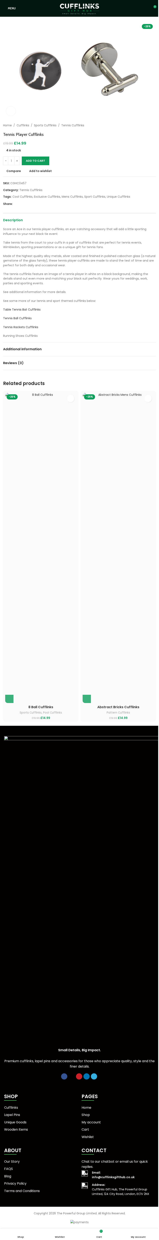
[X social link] (20, 204)
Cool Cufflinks (22, 197)
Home (7, 125)
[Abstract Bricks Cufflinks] (118, 548)
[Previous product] (143, 125)
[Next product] (153, 125)
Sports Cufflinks (45, 125)
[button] (9, 699)
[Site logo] (79, 8)
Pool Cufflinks (52, 713)
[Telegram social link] (35, 204)
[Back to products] (148, 125)
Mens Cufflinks (72, 197)
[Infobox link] (118, 1175)
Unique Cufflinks (118, 197)
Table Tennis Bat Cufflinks (22, 309)
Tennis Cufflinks (72, 125)
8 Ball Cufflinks (40, 707)
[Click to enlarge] (11, 111)
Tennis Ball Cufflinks (17, 318)
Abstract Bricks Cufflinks (118, 707)
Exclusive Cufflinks (47, 197)
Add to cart (35, 161)
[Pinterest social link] (25, 204)
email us (126, 1161)
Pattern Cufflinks (118, 713)
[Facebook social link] (15, 204)
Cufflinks (23, 125)
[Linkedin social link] (30, 204)
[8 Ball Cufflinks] (40, 548)
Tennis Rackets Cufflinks (20, 327)
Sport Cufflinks (94, 197)
